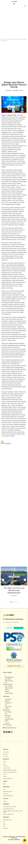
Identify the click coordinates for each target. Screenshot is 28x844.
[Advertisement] (14, 23)
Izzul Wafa (14, 595)
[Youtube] (9, 732)
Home (2, 39)
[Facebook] (6, 732)
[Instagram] (11, 732)
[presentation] (3, 580)
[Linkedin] (4, 732)
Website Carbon (18, 628)
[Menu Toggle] (14, 3)
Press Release (7, 39)
